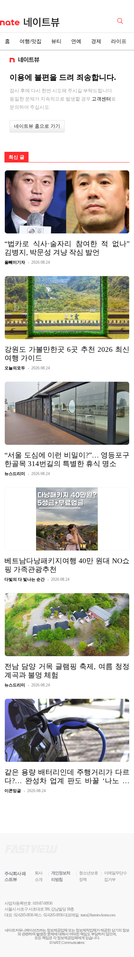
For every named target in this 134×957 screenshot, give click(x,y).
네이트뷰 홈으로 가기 (37, 126)
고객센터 (101, 99)
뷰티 (56, 41)
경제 (96, 41)
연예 (76, 41)
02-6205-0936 (23, 915)
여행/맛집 (31, 41)
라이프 (118, 41)
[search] (121, 20)
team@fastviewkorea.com (98, 915)
